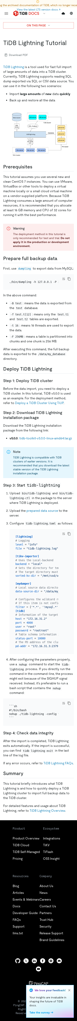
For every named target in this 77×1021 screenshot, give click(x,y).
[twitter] (26, 961)
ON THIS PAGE (36, 25)
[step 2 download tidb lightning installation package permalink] (42, 418)
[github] (18, 961)
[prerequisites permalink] (35, 166)
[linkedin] (34, 961)
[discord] (59, 961)
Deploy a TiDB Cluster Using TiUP (39, 403)
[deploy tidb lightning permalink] (26, 773)
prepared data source (42, 511)
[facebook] (42, 961)
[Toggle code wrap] (63, 279)
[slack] (51, 961)
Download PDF (18, 55)
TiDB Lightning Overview (47, 811)
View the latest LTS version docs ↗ (38, 9)
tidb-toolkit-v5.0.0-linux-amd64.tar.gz (45, 438)
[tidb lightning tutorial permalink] (69, 43)
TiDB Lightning (13, 67)
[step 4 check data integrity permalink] (56, 733)
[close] (69, 990)
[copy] (69, 279)
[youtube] (38, 969)
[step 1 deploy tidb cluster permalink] (56, 381)
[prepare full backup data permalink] (55, 369)
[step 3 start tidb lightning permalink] (64, 485)
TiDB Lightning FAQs (58, 763)
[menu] (6, 13)
